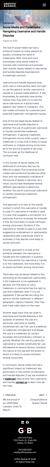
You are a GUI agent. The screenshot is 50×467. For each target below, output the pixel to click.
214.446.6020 (25, 449)
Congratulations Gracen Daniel (38, 399)
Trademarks (8, 23)
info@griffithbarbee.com (25, 452)
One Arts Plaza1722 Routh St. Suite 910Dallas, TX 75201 (25, 440)
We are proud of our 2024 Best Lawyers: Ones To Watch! (12, 402)
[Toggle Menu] (44, 5)
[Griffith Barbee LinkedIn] (22, 422)
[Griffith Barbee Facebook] (27, 422)
